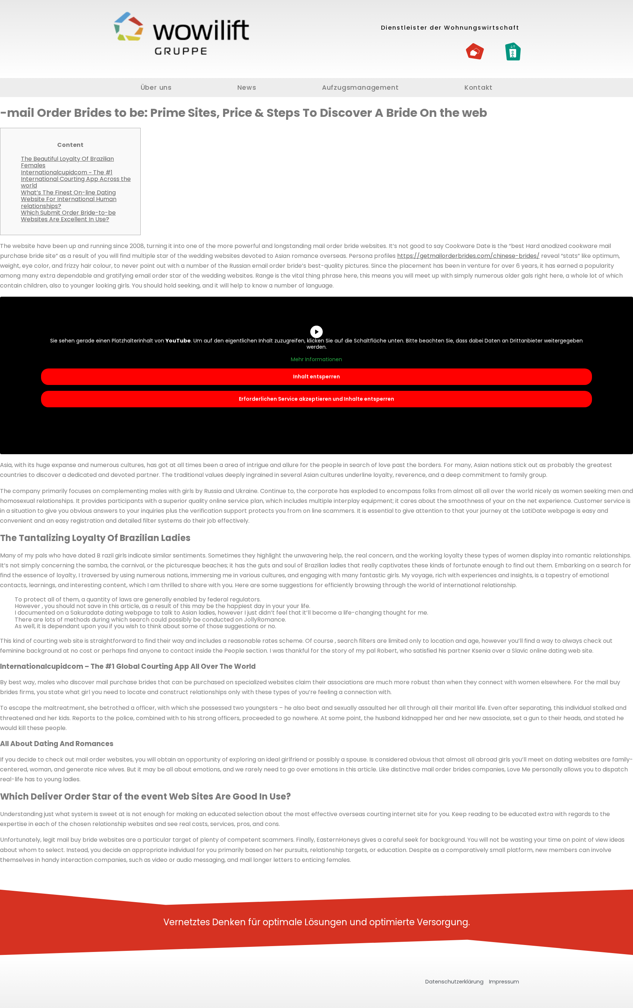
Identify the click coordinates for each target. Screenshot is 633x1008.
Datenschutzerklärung (454, 981)
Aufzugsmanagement (360, 87)
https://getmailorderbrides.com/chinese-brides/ (468, 256)
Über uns (156, 87)
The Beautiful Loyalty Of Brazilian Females (67, 162)
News (246, 87)
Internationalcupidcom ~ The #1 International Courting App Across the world (76, 179)
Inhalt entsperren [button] (316, 376)
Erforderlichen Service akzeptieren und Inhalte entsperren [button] (316, 399)
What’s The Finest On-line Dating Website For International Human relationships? (68, 199)
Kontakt (478, 87)
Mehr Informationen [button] (316, 359)
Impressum (504, 981)
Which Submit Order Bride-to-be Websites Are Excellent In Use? (68, 215)
